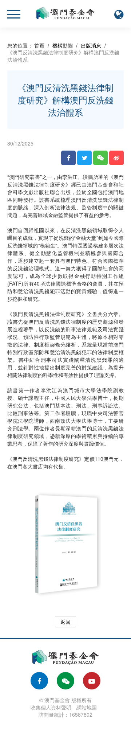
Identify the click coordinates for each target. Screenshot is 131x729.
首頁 (39, 45)
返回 (65, 621)
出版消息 (91, 45)
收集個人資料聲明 (51, 707)
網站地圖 (86, 707)
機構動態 (62, 45)
